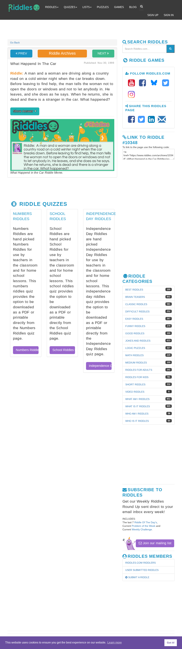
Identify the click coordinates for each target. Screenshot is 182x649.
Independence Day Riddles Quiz (100, 366)
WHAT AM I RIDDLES (137, 399)
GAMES (119, 7)
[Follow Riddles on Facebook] (143, 83)
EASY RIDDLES (134, 318)
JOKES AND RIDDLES (137, 340)
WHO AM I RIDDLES (136, 413)
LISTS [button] (86, 7)
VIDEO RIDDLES (134, 391)
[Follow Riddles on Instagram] (131, 94)
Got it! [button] (171, 642)
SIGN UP (152, 15)
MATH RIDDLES (134, 355)
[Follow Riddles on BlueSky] (155, 83)
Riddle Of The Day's (145, 522)
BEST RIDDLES (134, 289)
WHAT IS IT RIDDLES (137, 406)
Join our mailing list (156, 543)
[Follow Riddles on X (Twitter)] (165, 83)
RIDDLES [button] (51, 7)
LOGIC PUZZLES (135, 348)
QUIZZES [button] (69, 7)
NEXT (102, 53)
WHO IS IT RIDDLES (137, 421)
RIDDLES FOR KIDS (136, 377)
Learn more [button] (114, 642)
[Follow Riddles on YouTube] (132, 83)
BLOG (133, 7)
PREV (22, 53)
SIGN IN (169, 15)
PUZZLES (103, 7)
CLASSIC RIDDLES (136, 304)
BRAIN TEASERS (135, 297)
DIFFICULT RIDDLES (137, 311)
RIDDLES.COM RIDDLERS (140, 562)
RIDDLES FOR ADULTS (138, 369)
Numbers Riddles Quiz (27, 350)
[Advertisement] (93, 30)
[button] (141, 7)
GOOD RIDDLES (134, 333)
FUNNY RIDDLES (135, 326)
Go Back (15, 42)
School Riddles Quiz (63, 350)
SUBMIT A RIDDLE (138, 577)
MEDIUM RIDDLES (136, 362)
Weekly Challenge (142, 529)
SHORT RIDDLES (135, 384)
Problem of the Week (143, 525)
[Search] (170, 49)
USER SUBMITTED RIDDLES (142, 570)
